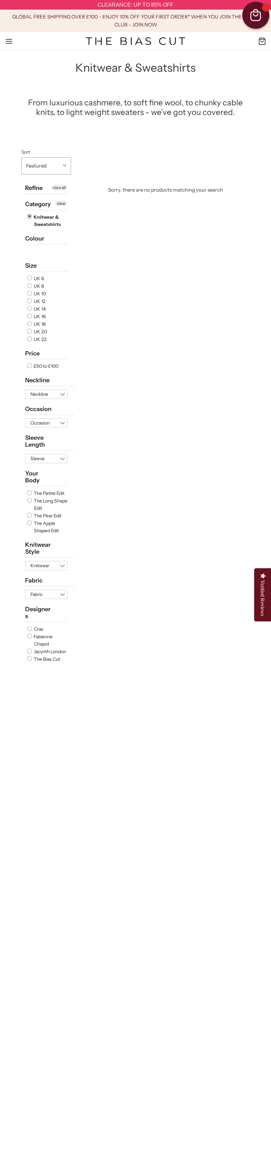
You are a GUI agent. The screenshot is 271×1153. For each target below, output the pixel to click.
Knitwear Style (38, 548)
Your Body (32, 477)
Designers (38, 613)
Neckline (37, 380)
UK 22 (40, 339)
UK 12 (39, 301)
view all (59, 187)
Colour (34, 238)
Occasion (38, 409)
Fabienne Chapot (43, 640)
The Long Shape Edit (50, 504)
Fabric (34, 580)
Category (38, 204)
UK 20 (40, 332)
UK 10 (39, 294)
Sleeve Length (35, 441)
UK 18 (39, 324)
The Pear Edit (47, 516)
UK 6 (38, 278)
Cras (38, 629)
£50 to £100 (45, 366)
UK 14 (39, 309)
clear (61, 203)
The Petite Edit (48, 493)
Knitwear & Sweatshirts (47, 220)
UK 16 (39, 316)
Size (31, 265)
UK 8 (38, 286)
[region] (135, 5)
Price (32, 353)
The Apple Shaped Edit (46, 527)
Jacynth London (49, 651)
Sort (25, 152)
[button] (46, 165)
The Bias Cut (46, 659)
